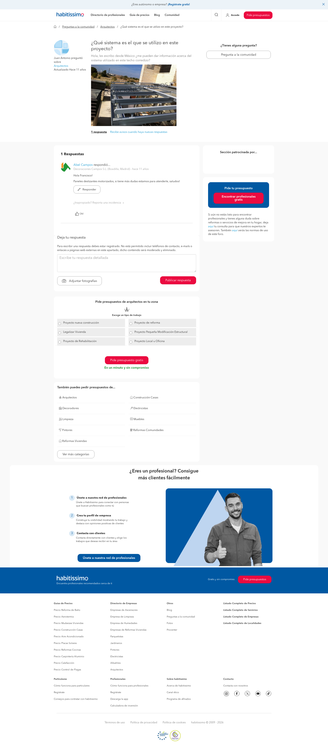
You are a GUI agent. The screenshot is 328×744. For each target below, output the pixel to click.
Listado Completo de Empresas (240, 617)
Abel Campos (83, 164)
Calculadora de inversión (124, 706)
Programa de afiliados (179, 699)
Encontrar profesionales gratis (239, 198)
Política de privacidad (143, 722)
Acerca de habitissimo (179, 686)
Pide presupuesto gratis (126, 360)
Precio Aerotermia (64, 617)
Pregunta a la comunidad (238, 54)
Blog (169, 610)
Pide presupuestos (258, 15)
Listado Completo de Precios (239, 603)
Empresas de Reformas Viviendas (128, 630)
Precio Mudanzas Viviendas (68, 623)
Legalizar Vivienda (74, 332)
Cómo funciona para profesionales (129, 686)
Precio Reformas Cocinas (67, 650)
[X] (247, 694)
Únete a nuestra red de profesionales (109, 558)
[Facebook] (237, 694)
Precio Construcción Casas (68, 630)
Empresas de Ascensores (124, 610)
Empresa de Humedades (123, 623)
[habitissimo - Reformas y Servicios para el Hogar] (70, 15)
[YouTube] (258, 694)
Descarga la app (119, 699)
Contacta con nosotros (235, 686)
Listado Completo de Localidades (242, 623)
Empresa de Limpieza (122, 617)
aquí (211, 226)
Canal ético (173, 692)
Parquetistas (116, 636)
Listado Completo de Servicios (240, 610)
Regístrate (59, 692)
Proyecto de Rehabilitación (80, 341)
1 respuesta (99, 132)
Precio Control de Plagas (67, 670)
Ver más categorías (76, 454)
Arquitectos (107, 27)
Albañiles (115, 663)
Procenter (172, 630)
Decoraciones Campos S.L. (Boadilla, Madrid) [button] (102, 169)
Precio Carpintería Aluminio (69, 656)
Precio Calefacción (64, 663)
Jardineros (116, 643)
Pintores (114, 650)
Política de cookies (174, 722)
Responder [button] (89, 189)
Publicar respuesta (178, 280)
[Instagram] (226, 694)
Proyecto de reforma (147, 323)
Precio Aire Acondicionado (69, 636)
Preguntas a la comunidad (78, 27)
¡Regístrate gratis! (179, 4)
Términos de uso (115, 722)
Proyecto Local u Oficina (149, 341)
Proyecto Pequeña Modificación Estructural (161, 332)
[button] (61, 47)
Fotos (170, 623)
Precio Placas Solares (65, 643)
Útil (82, 214)
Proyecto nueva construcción (81, 323)
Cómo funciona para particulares (72, 686)
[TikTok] (268, 694)
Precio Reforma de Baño (67, 610)
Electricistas (116, 656)
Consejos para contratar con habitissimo (76, 699)
